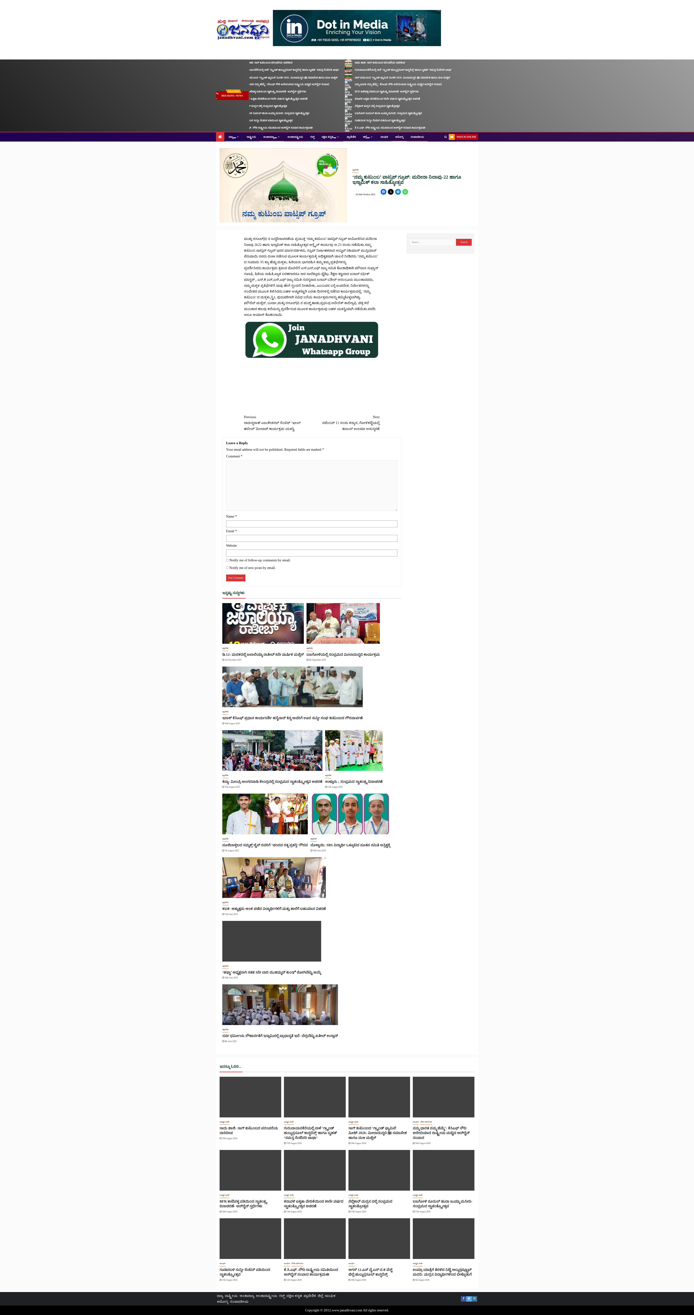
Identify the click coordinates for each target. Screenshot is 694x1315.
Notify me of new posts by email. (252, 568)
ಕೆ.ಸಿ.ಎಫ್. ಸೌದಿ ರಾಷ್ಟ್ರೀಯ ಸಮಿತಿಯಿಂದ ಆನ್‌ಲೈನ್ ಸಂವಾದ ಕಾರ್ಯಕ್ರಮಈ (254, 127)
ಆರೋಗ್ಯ (399, 137)
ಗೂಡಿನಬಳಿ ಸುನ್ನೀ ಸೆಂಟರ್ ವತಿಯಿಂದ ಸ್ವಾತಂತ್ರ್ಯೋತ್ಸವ (244, 120)
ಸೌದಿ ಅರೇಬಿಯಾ (426, 1122)
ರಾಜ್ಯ (231, 137)
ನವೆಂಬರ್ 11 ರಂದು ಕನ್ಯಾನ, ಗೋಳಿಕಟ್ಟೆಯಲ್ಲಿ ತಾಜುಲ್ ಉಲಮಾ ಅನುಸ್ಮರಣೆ (351, 423)
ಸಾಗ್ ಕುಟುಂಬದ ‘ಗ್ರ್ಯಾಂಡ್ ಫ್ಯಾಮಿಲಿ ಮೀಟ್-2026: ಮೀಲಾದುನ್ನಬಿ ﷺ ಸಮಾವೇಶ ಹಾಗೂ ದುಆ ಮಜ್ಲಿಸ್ (266, 77)
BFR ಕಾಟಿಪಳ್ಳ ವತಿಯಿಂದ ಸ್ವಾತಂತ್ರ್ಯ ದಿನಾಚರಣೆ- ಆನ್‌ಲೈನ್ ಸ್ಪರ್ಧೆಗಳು (251, 91)
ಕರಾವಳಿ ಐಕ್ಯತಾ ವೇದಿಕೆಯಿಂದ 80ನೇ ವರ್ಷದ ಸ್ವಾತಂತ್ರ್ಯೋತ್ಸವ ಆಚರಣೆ (251, 98)
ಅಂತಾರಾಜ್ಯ (268, 137)
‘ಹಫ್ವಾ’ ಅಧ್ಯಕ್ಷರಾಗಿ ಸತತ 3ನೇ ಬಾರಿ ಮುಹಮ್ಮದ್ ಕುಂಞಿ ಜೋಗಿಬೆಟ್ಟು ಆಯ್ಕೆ (271, 972)
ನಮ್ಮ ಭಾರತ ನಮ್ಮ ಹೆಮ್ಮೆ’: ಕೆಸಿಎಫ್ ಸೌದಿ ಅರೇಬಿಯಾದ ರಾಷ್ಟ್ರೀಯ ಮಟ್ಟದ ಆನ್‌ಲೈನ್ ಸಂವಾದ (262, 84)
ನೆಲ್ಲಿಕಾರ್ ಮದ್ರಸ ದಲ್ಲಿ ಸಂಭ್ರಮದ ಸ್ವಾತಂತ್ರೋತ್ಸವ (241, 106)
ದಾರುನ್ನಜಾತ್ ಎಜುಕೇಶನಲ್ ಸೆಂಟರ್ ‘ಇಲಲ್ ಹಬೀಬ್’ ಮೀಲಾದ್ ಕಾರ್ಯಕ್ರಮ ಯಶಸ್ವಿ (272, 423)
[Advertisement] (312, 384)
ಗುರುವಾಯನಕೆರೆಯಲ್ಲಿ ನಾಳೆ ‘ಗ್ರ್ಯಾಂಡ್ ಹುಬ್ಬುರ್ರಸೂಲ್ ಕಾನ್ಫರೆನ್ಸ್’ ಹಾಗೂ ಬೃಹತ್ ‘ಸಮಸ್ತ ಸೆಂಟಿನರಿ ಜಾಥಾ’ (267, 70)
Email (231, 531)
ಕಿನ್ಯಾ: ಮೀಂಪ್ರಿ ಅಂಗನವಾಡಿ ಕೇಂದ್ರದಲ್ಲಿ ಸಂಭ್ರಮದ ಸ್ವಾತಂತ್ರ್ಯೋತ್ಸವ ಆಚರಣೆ (272, 782)
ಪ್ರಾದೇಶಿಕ (351, 137)
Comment (234, 456)
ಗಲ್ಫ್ (312, 137)
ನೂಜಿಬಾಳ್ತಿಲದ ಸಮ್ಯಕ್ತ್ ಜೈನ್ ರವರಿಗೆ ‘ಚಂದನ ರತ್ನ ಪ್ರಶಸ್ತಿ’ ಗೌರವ (265, 845)
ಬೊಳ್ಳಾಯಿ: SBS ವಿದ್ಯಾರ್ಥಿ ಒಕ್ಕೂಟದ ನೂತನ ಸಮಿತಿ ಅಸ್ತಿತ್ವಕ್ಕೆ (350, 845)
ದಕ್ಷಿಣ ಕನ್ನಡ (327, 137)
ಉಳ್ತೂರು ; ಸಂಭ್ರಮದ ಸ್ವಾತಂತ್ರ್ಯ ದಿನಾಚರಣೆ (354, 782)
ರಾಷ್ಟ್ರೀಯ (251, 137)
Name (231, 516)
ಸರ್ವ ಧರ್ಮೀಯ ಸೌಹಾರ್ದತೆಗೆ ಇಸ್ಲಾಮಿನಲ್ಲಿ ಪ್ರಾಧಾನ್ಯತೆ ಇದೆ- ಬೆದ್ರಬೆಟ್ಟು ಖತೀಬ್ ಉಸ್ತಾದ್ (280, 1036)
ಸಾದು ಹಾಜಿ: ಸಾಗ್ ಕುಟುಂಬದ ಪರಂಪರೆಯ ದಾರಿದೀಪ (244, 62)
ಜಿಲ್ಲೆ (365, 137)
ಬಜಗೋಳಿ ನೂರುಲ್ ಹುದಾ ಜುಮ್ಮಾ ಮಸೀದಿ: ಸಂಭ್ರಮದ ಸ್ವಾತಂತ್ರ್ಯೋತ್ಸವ (252, 113)
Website (231, 545)
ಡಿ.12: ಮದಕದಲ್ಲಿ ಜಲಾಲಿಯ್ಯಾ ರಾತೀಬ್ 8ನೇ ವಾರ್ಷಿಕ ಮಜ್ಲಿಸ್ (263, 654)
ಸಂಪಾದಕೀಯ (417, 137)
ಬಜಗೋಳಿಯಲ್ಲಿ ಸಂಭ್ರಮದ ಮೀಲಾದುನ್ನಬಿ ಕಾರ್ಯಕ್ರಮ (343, 654)
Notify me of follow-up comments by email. (260, 560)
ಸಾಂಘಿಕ (384, 137)
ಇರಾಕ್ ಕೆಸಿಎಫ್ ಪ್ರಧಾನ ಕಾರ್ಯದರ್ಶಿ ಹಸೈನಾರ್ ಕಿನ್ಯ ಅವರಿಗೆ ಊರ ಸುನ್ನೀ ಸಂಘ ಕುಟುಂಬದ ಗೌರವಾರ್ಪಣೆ (292, 718)
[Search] (445, 137)
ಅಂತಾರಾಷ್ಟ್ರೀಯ (295, 137)
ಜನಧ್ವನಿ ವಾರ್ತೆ (225, 1122)
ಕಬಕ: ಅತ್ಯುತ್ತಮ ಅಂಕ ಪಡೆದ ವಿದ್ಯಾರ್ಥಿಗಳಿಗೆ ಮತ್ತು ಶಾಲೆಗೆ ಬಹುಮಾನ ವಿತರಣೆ (274, 909)
